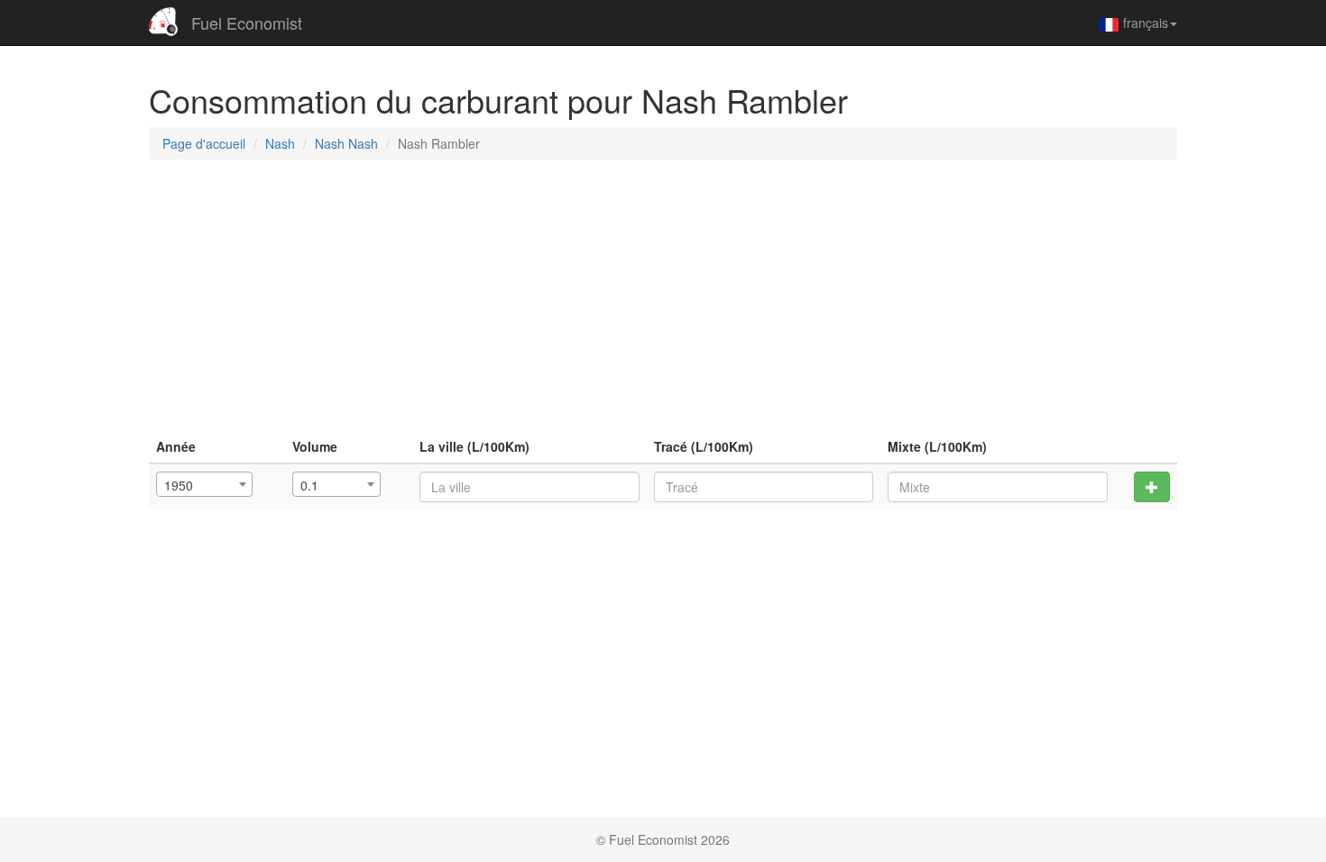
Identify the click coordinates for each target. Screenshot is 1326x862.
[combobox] (204, 484)
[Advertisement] (663, 304)
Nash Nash (346, 143)
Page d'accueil (203, 143)
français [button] (1145, 23)
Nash (280, 143)
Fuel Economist (246, 22)
